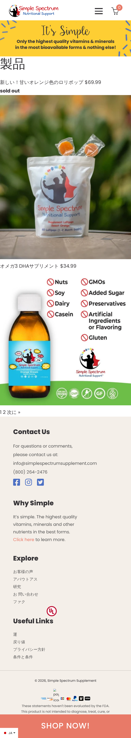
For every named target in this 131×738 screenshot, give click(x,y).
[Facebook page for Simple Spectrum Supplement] (18, 484)
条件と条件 (23, 657)
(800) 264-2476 (30, 472)
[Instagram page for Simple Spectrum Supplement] (30, 484)
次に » (13, 412)
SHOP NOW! (65, 725)
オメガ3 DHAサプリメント (29, 266)
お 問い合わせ (25, 594)
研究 (17, 586)
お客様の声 (23, 571)
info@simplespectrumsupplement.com (55, 463)
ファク (19, 601)
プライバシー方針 (29, 649)
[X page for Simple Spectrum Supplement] (42, 484)
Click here (23, 539)
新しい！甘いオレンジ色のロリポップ (41, 82)
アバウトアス (25, 579)
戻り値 (19, 642)
